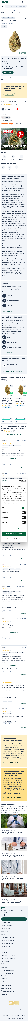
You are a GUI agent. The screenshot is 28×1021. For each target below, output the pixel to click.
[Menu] (2, 6)
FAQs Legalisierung (7, 973)
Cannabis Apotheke (7, 943)
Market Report (5, 961)
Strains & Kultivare (6, 925)
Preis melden (18, 79)
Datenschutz (16, 1009)
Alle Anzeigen (14, 812)
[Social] (2, 915)
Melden (23, 467)
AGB (20, 1009)
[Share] (25, 17)
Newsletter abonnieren (14, 797)
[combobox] (16, 6)
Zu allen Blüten (8, 72)
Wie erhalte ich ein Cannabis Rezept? (10, 77)
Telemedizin (4, 931)
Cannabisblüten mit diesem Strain (12, 371)
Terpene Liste (5, 949)
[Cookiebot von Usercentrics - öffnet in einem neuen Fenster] (19, 481)
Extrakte (3, 934)
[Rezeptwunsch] (22, 2)
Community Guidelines (7, 970)
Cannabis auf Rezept (7, 940)
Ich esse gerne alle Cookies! (14, 533)
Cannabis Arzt (5, 946)
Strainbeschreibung (8, 246)
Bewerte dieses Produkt (14, 434)
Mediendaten (5, 964)
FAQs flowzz (5, 976)
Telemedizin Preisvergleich (7, 79)
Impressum (9, 1009)
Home (3, 11)
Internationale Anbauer (8, 958)
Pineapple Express (7, 23)
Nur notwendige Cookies (14, 538)
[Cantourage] (7, 124)
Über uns (4, 981)
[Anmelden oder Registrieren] (26, 2)
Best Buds (4, 978)
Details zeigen (19, 528)
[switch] (24, 512)
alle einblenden (7, 311)
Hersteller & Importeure (8, 955)
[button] (4, 26)
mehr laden (14, 733)
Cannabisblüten (11, 11)
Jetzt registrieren (14, 762)
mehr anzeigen (14, 458)
